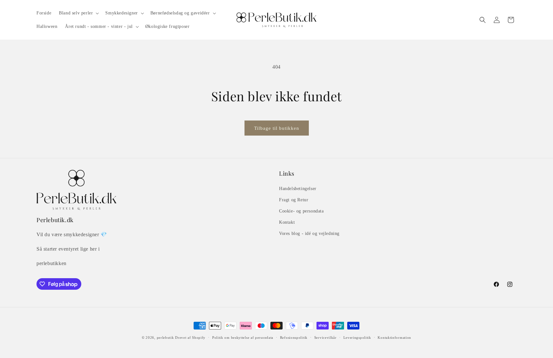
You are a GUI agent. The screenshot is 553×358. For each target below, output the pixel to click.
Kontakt (287, 222)
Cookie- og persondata (301, 211)
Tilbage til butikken (276, 128)
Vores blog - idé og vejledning (309, 233)
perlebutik (165, 337)
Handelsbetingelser (298, 188)
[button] (78, 13)
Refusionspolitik (294, 337)
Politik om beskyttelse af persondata (242, 337)
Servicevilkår (325, 337)
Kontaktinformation (394, 337)
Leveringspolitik (357, 337)
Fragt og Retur (293, 199)
